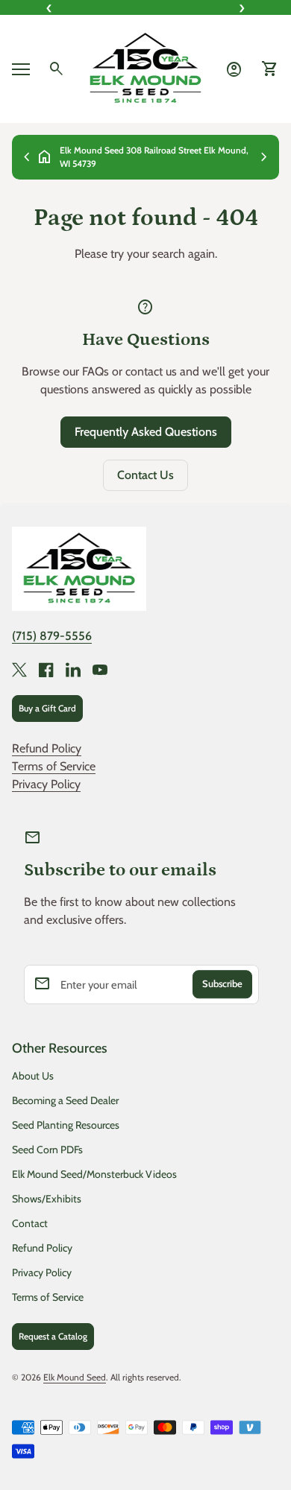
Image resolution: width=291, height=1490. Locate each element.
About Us (33, 1075)
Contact (30, 1223)
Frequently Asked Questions (146, 432)
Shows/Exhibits (46, 1198)
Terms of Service (54, 766)
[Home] (145, 67)
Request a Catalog (53, 1336)
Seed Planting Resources (65, 1125)
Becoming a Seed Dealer (65, 1100)
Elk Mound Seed (74, 1377)
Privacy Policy (46, 784)
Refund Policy (46, 748)
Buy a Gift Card (47, 708)
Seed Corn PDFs (47, 1149)
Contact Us (145, 475)
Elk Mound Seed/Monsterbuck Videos (94, 1174)
